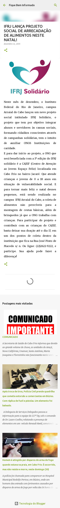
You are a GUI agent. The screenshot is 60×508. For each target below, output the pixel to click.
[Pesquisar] (55, 5)
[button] (6, 50)
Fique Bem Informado (22, 5)
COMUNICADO (10, 337)
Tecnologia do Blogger (31, 503)
